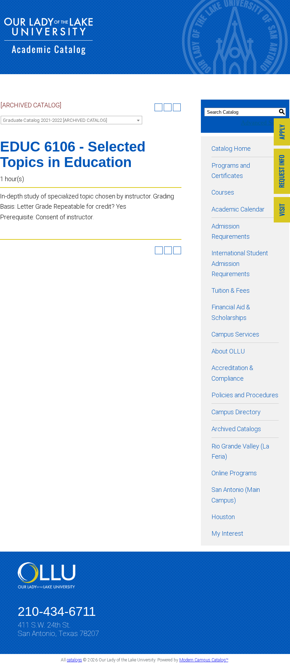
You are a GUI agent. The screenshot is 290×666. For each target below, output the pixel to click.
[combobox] (71, 120)
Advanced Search (263, 122)
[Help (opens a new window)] (177, 107)
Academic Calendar (238, 209)
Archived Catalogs (236, 429)
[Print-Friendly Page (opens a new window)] (168, 107)
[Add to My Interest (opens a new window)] (158, 107)
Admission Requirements (230, 231)
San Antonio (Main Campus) (235, 495)
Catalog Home (231, 148)
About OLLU (228, 351)
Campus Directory (236, 412)
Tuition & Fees (230, 290)
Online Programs (234, 473)
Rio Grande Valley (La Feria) (240, 451)
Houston (223, 517)
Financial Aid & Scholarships (230, 312)
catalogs (74, 660)
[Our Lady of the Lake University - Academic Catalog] (48, 52)
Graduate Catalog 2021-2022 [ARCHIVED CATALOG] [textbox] (55, 120)
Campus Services (235, 334)
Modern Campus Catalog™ (203, 660)
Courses (222, 192)
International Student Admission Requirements (239, 263)
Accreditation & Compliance (232, 373)
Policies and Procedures (244, 395)
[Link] (282, 132)
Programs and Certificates (230, 170)
